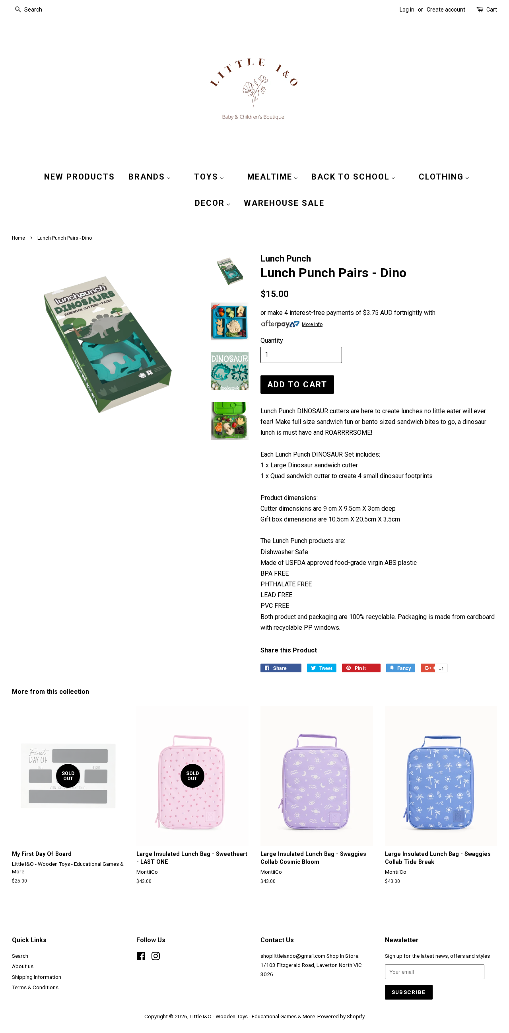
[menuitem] (77, 176)
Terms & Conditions (35, 987)
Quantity (271, 340)
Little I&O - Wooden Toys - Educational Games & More (252, 1016)
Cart (491, 9)
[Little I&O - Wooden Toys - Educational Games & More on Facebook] (141, 958)
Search (20, 956)
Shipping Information (36, 977)
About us (22, 966)
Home (18, 238)
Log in (407, 9)
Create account (446, 9)
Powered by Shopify (341, 1016)
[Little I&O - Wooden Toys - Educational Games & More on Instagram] (155, 958)
